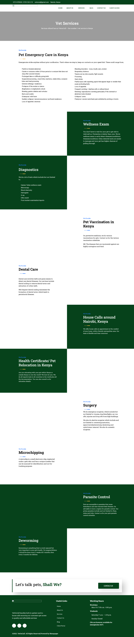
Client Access (114, 8)
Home (60, 8)
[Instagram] (119, 2)
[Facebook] (111, 2)
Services (81, 8)
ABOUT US (69, 8)
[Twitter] (115, 2)
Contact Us (101, 8)
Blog (91, 8)
